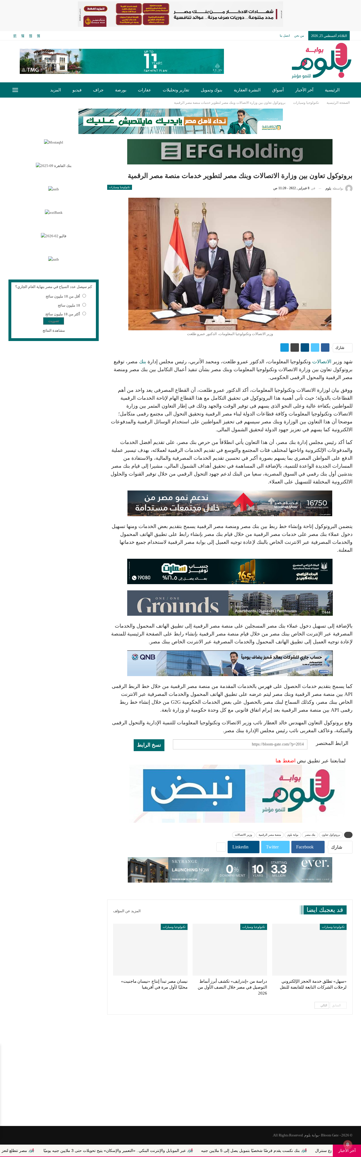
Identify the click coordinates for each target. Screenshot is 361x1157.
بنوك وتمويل (211, 90)
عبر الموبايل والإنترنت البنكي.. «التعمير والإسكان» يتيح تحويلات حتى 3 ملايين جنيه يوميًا (163, 1150)
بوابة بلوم (292, 834)
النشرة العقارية (247, 90)
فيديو (77, 90)
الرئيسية (332, 90)
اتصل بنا (285, 35)
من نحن (299, 35)
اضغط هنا (286, 761)
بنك (142, 361)
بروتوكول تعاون (331, 834)
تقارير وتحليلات (176, 90)
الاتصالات (321, 361)
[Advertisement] (180, 1080)
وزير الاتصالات (243, 834)
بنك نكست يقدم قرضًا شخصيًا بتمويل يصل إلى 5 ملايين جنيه (299, 1150)
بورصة (120, 90)
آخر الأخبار (304, 90)
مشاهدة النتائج (54, 330)
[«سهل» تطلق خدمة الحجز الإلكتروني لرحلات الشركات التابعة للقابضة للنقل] (309, 950)
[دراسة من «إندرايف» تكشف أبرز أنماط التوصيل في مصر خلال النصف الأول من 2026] (230, 950)
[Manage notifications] (347, 1144)
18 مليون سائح (69, 305)
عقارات (144, 90)
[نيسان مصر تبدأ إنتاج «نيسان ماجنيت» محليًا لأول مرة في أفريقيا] (150, 950)
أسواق (278, 90)
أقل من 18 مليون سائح (63, 296)
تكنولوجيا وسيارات (119, 187)
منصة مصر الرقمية (270, 834)
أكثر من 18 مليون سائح (62, 314)
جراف (98, 90)
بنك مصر (310, 834)
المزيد (55, 90)
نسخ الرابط (149, 745)
